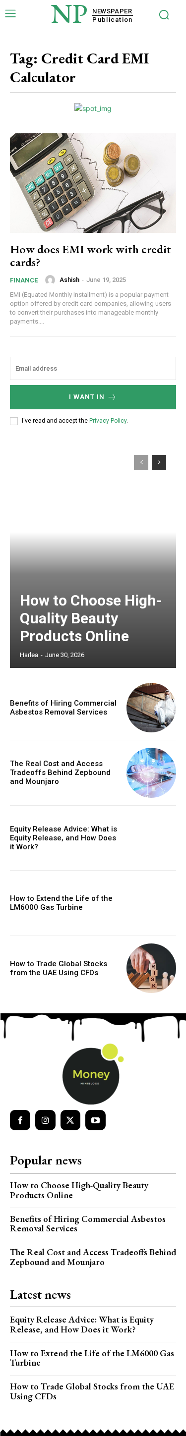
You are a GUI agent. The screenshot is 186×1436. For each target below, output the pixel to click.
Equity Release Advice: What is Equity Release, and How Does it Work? (63, 838)
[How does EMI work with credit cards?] (93, 183)
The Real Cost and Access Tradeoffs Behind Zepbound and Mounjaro (60, 772)
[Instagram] (45, 1120)
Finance (24, 280)
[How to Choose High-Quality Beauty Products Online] (93, 556)
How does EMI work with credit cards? (90, 255)
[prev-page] (141, 462)
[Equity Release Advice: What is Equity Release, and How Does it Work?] (151, 838)
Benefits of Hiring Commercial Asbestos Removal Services (63, 708)
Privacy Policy (107, 420)
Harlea (29, 655)
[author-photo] (51, 280)
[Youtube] (95, 1120)
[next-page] (159, 462)
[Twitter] (71, 1120)
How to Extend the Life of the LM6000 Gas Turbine (61, 903)
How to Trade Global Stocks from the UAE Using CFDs (58, 968)
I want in (87, 396)
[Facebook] (20, 1120)
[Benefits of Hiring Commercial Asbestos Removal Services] (151, 708)
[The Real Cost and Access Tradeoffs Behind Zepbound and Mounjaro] (151, 773)
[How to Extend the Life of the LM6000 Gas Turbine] (151, 903)
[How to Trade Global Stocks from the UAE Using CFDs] (151, 968)
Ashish (69, 279)
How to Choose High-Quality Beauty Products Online (91, 618)
